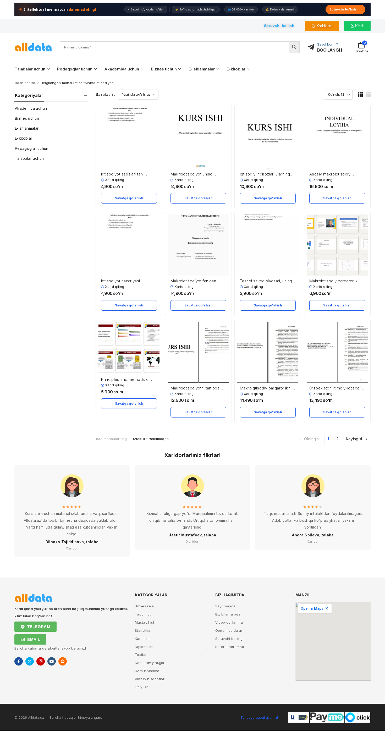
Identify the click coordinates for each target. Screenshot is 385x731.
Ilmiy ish (141, 687)
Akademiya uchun (121, 69)
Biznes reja (144, 606)
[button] (360, 94)
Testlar (141, 654)
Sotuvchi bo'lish (345, 9)
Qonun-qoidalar (229, 630)
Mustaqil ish (145, 622)
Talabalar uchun (30, 69)
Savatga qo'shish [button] (129, 198)
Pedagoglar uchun (74, 69)
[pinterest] (62, 661)
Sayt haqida (225, 606)
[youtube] (51, 661)
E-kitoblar (236, 69)
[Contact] (312, 47)
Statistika (143, 630)
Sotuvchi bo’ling (229, 638)
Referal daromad (229, 647)
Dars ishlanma (147, 671)
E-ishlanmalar (202, 69)
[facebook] (18, 661)
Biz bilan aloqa (227, 614)
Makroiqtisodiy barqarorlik (333, 280)
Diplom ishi (144, 647)
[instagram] (40, 661)
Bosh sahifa (25, 83)
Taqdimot (143, 614)
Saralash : (106, 94)
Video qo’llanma (229, 622)
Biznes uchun (164, 69)
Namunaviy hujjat (149, 663)
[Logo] (33, 47)
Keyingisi (354, 439)
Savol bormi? (327, 44)
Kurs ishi (142, 638)
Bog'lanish (329, 50)
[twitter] (29, 661)
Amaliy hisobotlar (149, 679)
